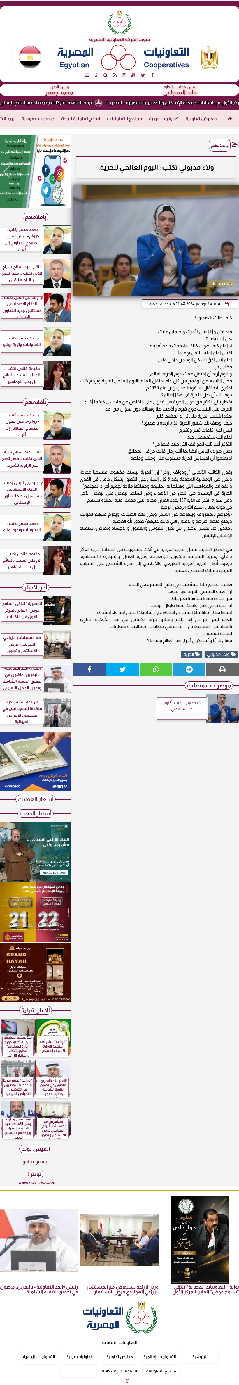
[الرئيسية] (230, 119)
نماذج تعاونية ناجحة (80, 118)
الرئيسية (200, 1356)
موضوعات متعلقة (209, 685)
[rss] (114, 75)
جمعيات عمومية (38, 118)
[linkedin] (124, 75)
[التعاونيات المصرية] (35, 789)
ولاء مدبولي (219, 654)
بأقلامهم (220, 145)
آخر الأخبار (35, 587)
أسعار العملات (35, 799)
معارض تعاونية (201, 118)
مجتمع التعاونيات (124, 118)
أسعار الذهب (36, 813)
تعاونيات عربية (164, 118)
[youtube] (133, 75)
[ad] (35, 171)
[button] (7, 171)
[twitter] (142, 75)
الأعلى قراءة (35, 1010)
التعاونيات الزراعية (39, 1356)
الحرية (189, 654)
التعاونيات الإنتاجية (159, 1356)
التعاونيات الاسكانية (119, 1371)
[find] (105, 75)
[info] (96, 75)
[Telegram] (189, 669)
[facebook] (152, 75)
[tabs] (87, 75)
